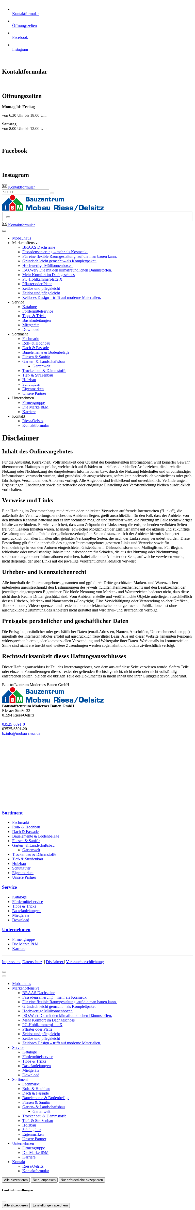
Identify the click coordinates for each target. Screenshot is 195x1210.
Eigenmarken (33, 389)
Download (30, 329)
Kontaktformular (35, 425)
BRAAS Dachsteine (38, 247)
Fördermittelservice (37, 311)
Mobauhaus (21, 238)
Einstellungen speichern (50, 1205)
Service (18, 1047)
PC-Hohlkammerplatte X (42, 279)
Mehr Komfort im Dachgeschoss (48, 274)
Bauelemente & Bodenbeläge (45, 352)
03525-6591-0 (13, 724)
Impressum (11, 962)
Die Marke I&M (35, 407)
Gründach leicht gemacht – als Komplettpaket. (59, 261)
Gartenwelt (41, 366)
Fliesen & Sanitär (36, 357)
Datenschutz (32, 962)
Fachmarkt (30, 338)
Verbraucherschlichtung (85, 962)
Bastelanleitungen (36, 320)
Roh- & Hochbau (36, 343)
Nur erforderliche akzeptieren (82, 1180)
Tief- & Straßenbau (37, 375)
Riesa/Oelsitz (32, 421)
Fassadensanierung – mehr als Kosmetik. (55, 252)
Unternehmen (23, 1143)
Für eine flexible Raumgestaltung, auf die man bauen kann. (69, 256)
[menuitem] (18, 187)
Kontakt (18, 1162)
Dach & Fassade (35, 348)
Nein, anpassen (44, 1180)
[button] (4, 231)
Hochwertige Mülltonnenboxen (47, 265)
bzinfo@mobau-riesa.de (21, 733)
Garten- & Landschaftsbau (44, 361)
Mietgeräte (30, 325)
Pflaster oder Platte (37, 284)
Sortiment (20, 1079)
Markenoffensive (25, 988)
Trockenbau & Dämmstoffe (44, 370)
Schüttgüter (31, 384)
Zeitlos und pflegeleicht (41, 288)
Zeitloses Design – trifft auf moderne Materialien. (61, 297)
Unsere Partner (34, 393)
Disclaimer (55, 962)
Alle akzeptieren (16, 1180)
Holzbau (29, 380)
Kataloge (29, 306)
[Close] (4, 976)
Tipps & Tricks (34, 316)
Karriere (29, 412)
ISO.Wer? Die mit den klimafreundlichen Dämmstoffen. (67, 270)
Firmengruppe (33, 402)
